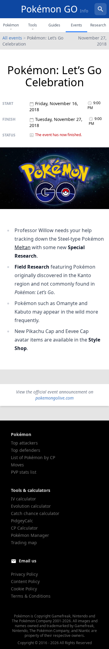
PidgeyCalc (22, 521)
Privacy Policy (24, 574)
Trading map (24, 542)
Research (98, 25)
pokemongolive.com (54, 398)
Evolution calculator (31, 506)
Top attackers (24, 443)
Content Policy (25, 581)
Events (76, 25)
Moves (17, 465)
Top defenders (25, 450)
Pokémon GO (54, 9)
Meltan (23, 247)
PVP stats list (23, 472)
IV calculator (23, 499)
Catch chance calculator (35, 513)
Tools (32, 25)
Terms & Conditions (31, 596)
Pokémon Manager (30, 535)
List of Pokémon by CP (33, 457)
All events (12, 38)
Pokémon (11, 25)
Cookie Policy (24, 589)
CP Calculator (24, 528)
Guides (54, 25)
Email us (27, 561)
